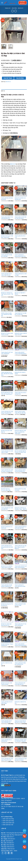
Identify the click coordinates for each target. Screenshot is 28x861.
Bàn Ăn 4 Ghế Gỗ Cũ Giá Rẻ (6, 663)
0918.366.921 (11, 839)
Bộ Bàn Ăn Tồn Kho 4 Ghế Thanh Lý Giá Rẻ (7, 334)
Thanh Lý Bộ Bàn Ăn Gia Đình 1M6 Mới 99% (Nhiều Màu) (7, 374)
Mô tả (3, 91)
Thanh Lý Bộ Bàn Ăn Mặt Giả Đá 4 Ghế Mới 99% (6, 585)
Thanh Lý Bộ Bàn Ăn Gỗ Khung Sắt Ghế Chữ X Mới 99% (7, 547)
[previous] (3, 30)
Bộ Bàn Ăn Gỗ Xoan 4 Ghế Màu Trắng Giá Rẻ (7, 236)
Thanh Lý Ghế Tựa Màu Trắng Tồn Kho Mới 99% (20, 412)
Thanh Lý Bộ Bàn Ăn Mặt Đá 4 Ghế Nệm (6, 255)
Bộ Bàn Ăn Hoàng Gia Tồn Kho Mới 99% (7, 604)
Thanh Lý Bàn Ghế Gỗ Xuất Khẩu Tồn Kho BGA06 (21, 566)
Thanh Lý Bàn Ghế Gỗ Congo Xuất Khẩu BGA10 (20, 353)
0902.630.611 (10, 837)
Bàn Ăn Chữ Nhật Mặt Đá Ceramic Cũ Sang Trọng (20, 451)
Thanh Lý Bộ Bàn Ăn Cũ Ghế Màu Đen (6, 740)
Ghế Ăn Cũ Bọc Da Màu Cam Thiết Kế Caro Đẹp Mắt (6, 314)
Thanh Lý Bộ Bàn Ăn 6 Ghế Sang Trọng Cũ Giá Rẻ (7, 759)
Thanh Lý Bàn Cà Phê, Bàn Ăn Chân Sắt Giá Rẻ (20, 217)
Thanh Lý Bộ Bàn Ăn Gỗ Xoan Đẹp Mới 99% (20, 683)
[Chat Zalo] (24, 841)
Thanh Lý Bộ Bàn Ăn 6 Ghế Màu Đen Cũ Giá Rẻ (21, 759)
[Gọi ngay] (24, 847)
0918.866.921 (10, 843)
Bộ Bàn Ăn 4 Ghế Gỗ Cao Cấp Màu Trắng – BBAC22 (21, 508)
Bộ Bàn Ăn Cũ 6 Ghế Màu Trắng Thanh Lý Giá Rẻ (6, 566)
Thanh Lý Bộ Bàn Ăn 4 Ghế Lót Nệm (21, 274)
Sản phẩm (14, 8)
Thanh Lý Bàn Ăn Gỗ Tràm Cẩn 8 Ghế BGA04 (20, 624)
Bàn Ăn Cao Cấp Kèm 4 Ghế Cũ (20, 293)
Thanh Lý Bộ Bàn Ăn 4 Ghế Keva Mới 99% (7, 508)
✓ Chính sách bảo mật (7, 824)
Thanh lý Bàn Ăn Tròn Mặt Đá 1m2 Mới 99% (20, 313)
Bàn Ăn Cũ (20, 8)
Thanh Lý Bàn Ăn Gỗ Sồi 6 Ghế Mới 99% (20, 393)
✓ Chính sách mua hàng (7, 818)
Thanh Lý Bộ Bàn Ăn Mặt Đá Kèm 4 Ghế (20, 604)
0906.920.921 (10, 847)
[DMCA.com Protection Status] (6, 785)
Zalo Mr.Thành (8, 78)
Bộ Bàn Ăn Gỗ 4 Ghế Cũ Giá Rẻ (20, 373)
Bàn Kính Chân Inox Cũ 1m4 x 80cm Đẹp (6, 489)
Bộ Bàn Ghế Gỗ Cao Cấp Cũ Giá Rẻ (20, 489)
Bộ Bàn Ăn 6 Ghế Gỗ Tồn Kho (20, 702)
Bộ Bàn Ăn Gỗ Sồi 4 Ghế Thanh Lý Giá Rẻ (6, 683)
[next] (24, 30)
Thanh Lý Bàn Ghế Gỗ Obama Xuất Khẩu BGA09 (21, 644)
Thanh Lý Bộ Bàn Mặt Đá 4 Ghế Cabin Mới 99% (21, 527)
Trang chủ (7, 8)
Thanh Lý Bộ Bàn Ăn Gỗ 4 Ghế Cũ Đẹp (6, 702)
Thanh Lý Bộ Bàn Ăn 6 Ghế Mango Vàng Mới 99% (7, 412)
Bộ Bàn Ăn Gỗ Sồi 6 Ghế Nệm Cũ (6, 431)
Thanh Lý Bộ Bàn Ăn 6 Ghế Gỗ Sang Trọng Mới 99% (7, 470)
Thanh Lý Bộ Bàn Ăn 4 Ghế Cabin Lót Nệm (7, 451)
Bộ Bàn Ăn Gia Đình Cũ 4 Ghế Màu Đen (20, 198)
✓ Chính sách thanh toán (7, 822)
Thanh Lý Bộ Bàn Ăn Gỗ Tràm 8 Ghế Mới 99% (6, 721)
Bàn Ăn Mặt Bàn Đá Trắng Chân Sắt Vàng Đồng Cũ (7, 393)
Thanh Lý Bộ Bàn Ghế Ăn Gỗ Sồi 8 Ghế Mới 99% (20, 470)
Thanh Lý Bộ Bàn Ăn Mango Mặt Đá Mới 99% (20, 255)
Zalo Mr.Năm (20, 78)
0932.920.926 (10, 845)
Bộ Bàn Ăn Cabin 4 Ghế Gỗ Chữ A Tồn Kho (21, 334)
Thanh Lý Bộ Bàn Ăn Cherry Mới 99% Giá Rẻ (20, 585)
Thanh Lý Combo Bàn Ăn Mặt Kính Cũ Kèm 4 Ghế (20, 721)
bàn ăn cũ (12, 164)
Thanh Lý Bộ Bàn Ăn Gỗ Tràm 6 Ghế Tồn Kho (6, 274)
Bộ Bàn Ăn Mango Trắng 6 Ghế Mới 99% (7, 644)
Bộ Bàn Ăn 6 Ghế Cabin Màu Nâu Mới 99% (6, 624)
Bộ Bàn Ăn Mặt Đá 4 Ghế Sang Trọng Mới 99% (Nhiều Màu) (20, 432)
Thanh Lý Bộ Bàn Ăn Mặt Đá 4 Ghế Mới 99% (20, 663)
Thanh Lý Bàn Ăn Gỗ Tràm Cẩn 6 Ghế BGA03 (7, 353)
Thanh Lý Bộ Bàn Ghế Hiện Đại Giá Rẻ (7, 198)
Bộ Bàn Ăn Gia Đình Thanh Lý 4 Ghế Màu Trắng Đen (20, 740)
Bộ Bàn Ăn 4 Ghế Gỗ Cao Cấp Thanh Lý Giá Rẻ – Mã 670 (7, 294)
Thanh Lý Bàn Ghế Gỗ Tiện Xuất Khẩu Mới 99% (7, 217)
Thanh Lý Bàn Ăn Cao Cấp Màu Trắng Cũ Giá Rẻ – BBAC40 (20, 547)
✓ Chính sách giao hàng (7, 820)
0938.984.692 (9, 841)
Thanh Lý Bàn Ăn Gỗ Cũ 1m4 (20, 236)
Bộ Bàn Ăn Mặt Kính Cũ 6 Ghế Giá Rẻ (6, 527)
